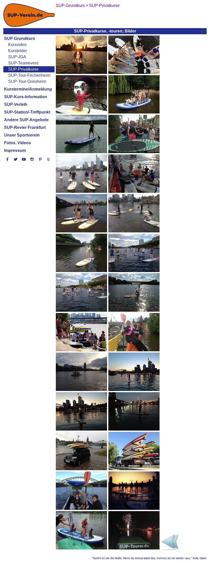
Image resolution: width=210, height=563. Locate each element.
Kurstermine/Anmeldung (28, 89)
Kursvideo (17, 44)
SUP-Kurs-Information (25, 97)
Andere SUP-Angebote (26, 120)
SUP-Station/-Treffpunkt (27, 112)
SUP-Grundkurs (19, 38)
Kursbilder (17, 51)
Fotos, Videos (17, 143)
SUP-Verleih (15, 104)
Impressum (15, 150)
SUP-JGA (17, 57)
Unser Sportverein (22, 135)
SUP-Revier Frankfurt (25, 127)
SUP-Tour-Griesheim (27, 81)
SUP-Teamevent (23, 63)
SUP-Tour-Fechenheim (29, 75)
